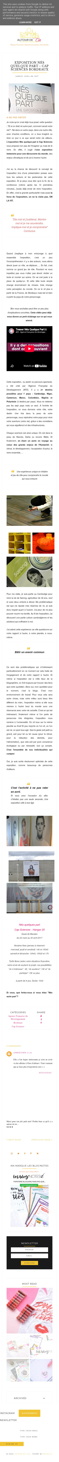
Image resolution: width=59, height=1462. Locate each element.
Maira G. (48, 1454)
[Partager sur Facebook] (41, 1020)
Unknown (19, 1052)
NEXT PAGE (14, 1140)
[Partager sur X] (41, 1016)
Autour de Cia (22, 1454)
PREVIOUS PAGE (41, 1140)
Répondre (45, 1073)
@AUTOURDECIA (29, 1413)
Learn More (25, 22)
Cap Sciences (18, 1026)
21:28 (29, 1053)
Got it (37, 22)
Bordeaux (18, 1022)
